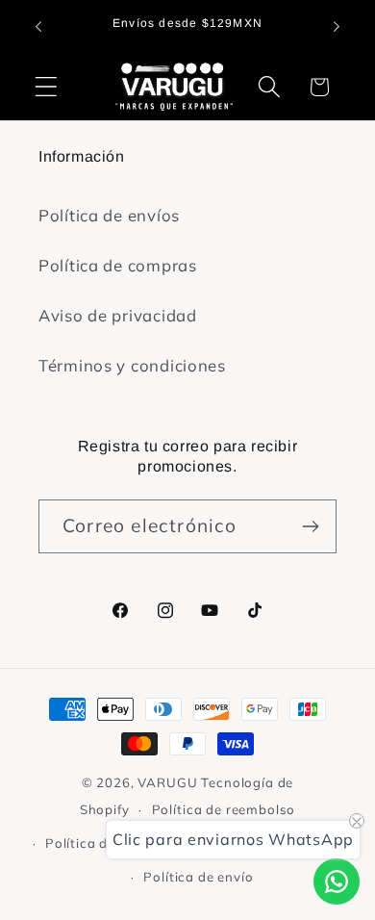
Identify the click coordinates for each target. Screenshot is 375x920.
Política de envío (198, 876)
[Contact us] (336, 881)
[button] (46, 87)
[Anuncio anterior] (38, 27)
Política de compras (117, 265)
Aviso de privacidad (117, 315)
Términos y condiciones (132, 365)
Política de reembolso (224, 809)
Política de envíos (109, 215)
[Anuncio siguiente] (336, 27)
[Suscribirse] (310, 526)
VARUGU (167, 782)
